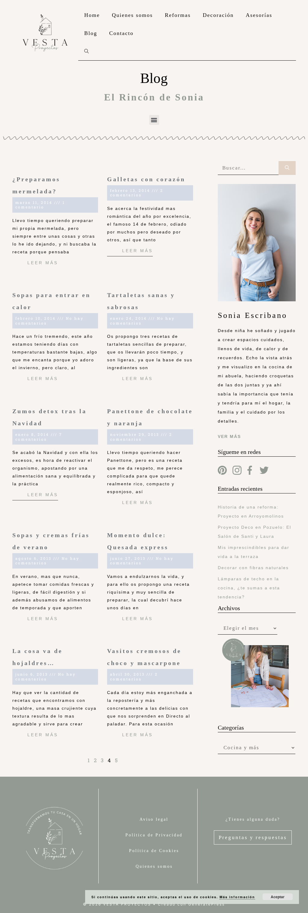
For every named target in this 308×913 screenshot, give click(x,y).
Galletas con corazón (146, 179)
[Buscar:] (248, 168)
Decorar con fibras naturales (253, 567)
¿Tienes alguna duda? (253, 819)
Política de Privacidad (154, 835)
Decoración (218, 15)
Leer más (42, 262)
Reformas (178, 15)
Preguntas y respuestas (253, 837)
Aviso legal (154, 819)
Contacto (121, 33)
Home (92, 15)
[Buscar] (287, 168)
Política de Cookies (154, 850)
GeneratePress (206, 904)
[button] (154, 120)
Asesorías (259, 15)
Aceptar (278, 896)
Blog (90, 33)
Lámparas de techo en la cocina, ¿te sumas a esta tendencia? (249, 587)
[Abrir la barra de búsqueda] (86, 51)
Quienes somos (132, 15)
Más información (237, 897)
